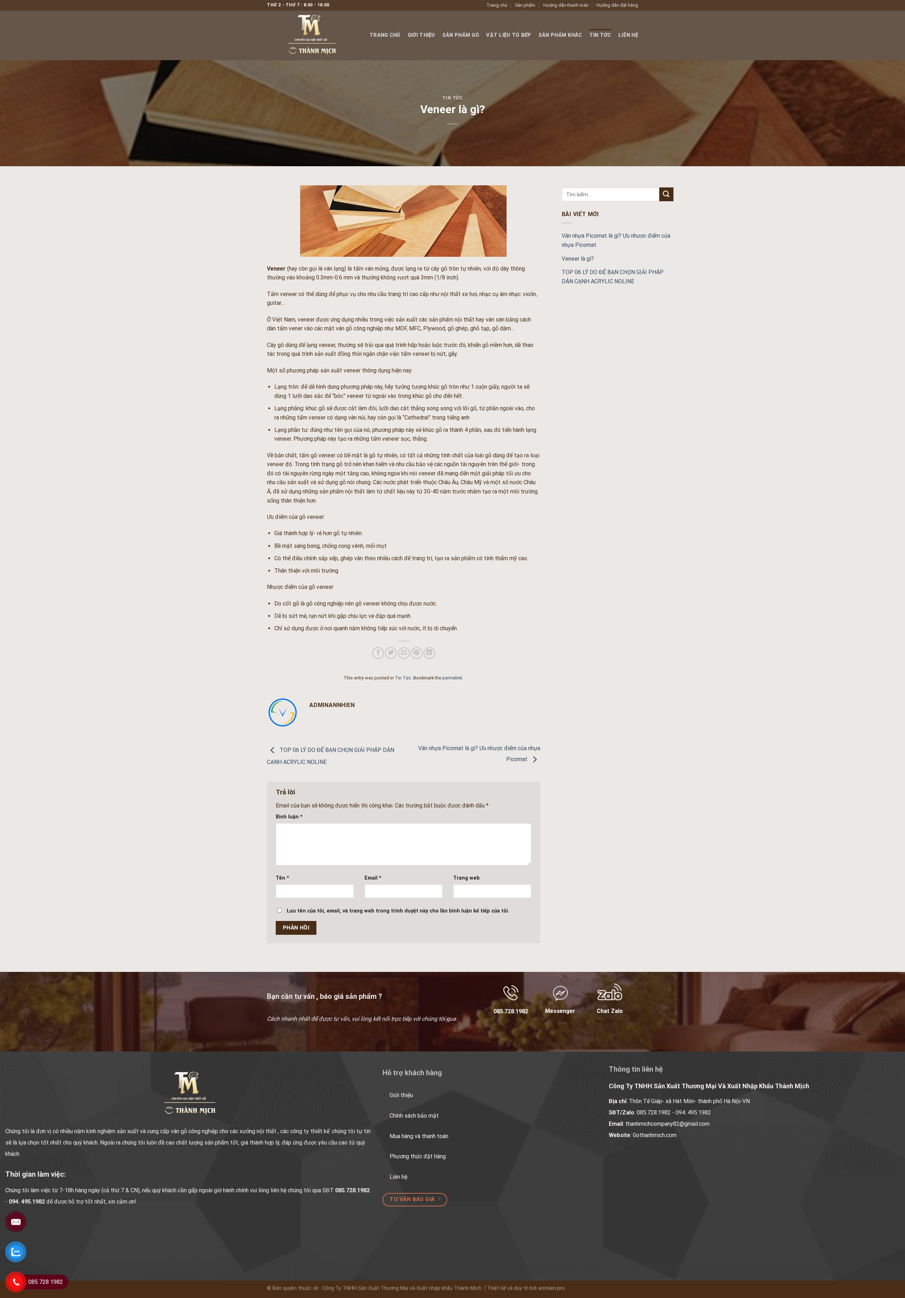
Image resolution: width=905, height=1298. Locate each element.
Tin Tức (600, 35)
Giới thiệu (421, 35)
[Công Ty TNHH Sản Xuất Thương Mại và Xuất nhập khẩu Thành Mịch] (313, 35)
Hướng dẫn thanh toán (566, 5)
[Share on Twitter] (391, 653)
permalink (452, 677)
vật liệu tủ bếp (508, 35)
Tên (282, 878)
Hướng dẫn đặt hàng (617, 5)
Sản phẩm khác (560, 35)
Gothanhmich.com (655, 1135)
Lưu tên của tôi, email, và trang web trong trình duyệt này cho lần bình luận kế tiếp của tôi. (398, 911)
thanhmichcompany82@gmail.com (667, 1123)
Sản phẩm (525, 5)
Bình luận (289, 817)
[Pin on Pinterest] (416, 653)
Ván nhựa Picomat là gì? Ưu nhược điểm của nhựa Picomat (616, 240)
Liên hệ (628, 35)
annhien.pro (551, 1288)
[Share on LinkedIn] (429, 653)
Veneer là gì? (578, 258)
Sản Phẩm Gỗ (460, 35)
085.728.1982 (654, 1112)
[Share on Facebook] (378, 653)
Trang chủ (496, 5)
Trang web (466, 878)
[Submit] (666, 194)
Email (372, 878)
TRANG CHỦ (385, 35)
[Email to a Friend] (404, 653)
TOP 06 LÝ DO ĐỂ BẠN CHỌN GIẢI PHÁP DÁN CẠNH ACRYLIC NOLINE (613, 277)
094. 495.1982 (27, 1201)
